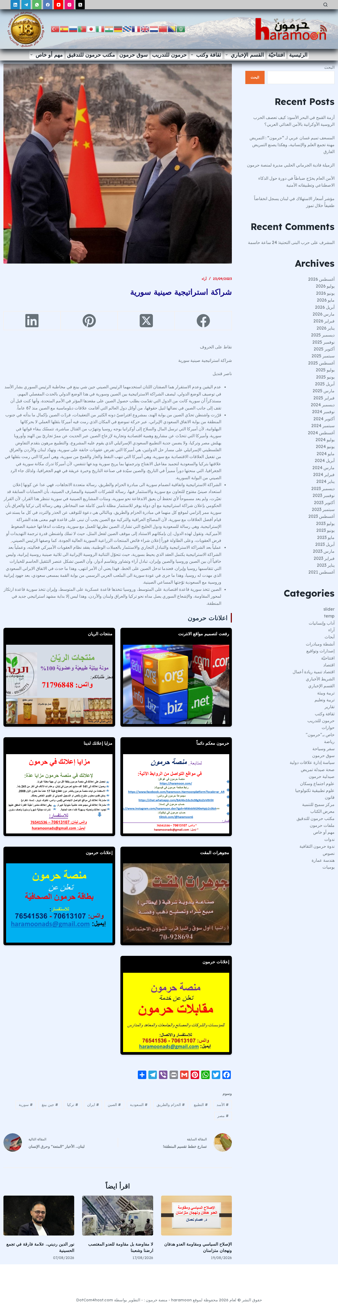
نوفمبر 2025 (323, 342)
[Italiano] (100, 28)
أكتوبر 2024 (324, 418)
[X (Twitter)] (80, 4)
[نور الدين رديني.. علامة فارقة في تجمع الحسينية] (38, 1216)
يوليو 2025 (325, 369)
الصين (114, 1104)
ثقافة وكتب (208, 54)
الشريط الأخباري (320, 678)
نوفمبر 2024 (323, 411)
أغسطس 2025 (321, 363)
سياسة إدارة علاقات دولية (312, 762)
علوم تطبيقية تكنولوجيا (315, 790)
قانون (330, 797)
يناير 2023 (326, 565)
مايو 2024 (326, 453)
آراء (204, 279)
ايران (93, 1104)
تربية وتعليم (324, 699)
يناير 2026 (326, 328)
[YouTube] (58, 4)
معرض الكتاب (322, 811)
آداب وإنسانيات (322, 623)
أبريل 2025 (325, 383)
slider (329, 609)
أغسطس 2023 (321, 516)
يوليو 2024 (325, 439)
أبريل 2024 (325, 460)
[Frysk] (127, 28)
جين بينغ (50, 1104)
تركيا (72, 1104)
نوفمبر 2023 (324, 495)
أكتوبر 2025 (324, 349)
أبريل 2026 (325, 307)
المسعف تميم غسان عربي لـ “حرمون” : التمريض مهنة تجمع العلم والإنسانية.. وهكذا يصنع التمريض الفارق (292, 144)
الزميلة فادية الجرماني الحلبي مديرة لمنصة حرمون (291, 165)
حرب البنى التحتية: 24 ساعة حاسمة (279, 242)
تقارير (330, 706)
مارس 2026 (324, 314)
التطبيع (201, 1104)
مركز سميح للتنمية (318, 804)
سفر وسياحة (323, 748)
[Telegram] (26, 4)
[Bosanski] (172, 28)
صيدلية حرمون (322, 776)
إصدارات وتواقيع (320, 650)
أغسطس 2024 (321, 432)
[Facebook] (47, 4)
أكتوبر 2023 (324, 502)
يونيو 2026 (325, 293)
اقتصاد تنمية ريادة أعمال (314, 671)
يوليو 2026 (325, 286)
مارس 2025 (324, 390)
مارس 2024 (323, 467)
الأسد (223, 1104)
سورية (26, 1104)
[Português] (82, 28)
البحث (329, 67)
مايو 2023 (326, 537)
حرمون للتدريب (169, 54)
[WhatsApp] (36, 4)
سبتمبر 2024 (323, 425)
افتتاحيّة (276, 54)
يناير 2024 (325, 481)
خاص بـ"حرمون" (320, 734)
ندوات (329, 839)
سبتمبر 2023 (323, 509)
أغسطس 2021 (321, 572)
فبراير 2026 (324, 321)
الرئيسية (298, 54)
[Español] (64, 28)
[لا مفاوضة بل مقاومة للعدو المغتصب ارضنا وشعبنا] (117, 1216)
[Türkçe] (55, 28)
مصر (223, 1115)
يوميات (328, 867)
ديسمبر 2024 (323, 404)
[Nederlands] (154, 28)
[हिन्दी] (109, 28)
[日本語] (91, 28)
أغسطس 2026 (321, 279)
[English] (145, 28)
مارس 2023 (324, 551)
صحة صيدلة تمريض (318, 769)
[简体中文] (163, 28)
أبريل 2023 (325, 544)
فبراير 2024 (324, 474)
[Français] (136, 28)
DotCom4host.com (94, 1299)
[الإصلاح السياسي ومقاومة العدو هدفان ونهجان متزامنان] (196, 1216)
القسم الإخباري (247, 54)
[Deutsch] (118, 28)
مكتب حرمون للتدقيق (91, 54)
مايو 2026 (326, 300)
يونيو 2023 (325, 530)
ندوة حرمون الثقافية (317, 846)
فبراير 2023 (324, 558)
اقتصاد (329, 664)
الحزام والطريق (171, 1104)
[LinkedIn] (15, 4)
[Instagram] (69, 4)
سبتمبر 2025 (323, 355)
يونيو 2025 (325, 377)
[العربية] (181, 28)
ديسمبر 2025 (323, 335)
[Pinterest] (89, 320)
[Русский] (73, 28)
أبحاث (330, 636)
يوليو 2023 (325, 523)
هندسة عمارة (323, 860)
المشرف (327, 242)
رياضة (329, 741)
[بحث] (325, 5)
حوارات (328, 727)
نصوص (329, 853)
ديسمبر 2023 (323, 488)
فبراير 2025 (324, 397)
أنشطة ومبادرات (320, 644)
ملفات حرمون (322, 825)
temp (329, 616)
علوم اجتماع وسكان (317, 783)
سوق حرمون (133, 54)
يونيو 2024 (325, 446)
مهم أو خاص (49, 54)
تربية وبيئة (326, 692)
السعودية (139, 1104)
